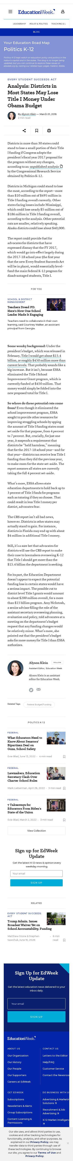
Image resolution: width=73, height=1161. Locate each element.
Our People (14, 1068)
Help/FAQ (48, 1062)
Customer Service (53, 1068)
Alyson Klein (29, 114)
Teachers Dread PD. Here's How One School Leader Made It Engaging (25, 311)
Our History (14, 1062)
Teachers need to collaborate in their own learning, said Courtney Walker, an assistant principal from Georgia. (33, 325)
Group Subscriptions (19, 1112)
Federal (13, 732)
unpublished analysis (44, 166)
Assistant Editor (36, 668)
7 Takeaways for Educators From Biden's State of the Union (24, 808)
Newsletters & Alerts (19, 1106)
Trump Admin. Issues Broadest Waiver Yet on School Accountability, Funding (29, 925)
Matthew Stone (16, 936)
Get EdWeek (15, 1092)
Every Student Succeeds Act (32, 79)
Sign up (36, 1016)
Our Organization (17, 1055)
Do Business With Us (57, 1092)
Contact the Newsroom (57, 1075)
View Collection (36, 830)
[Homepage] (36, 11)
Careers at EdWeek (19, 1081)
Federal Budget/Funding (39, 704)
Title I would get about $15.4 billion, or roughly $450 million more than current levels (36, 360)
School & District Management (19, 300)
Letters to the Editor (55, 1055)
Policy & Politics (39, 24)
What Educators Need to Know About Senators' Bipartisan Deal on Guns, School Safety (24, 743)
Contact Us (51, 1048)
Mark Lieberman (17, 788)
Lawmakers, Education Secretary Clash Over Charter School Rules (23, 777)
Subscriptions (15, 1099)
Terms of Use (47, 1152)
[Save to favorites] (37, 130)
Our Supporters (16, 1075)
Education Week (54, 668)
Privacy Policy (39, 1142)
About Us (13, 1048)
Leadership (19, 24)
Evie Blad (13, 756)
